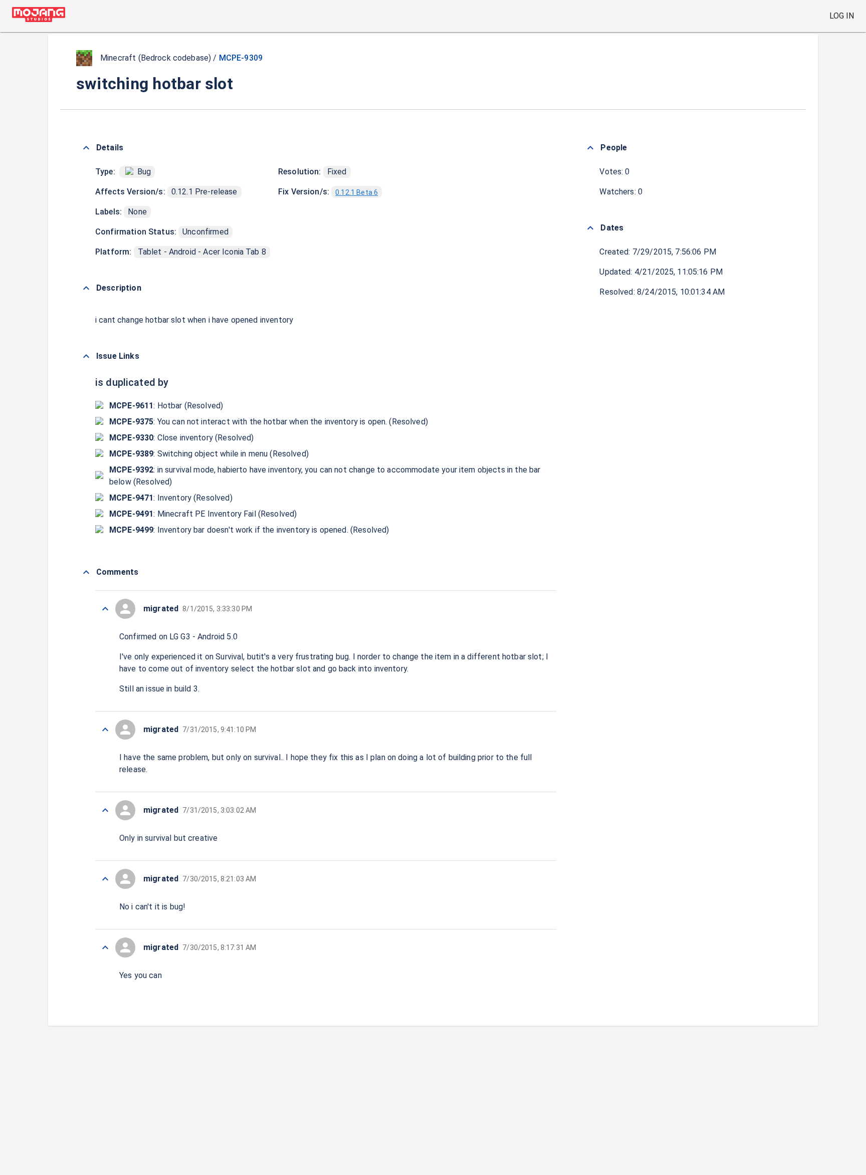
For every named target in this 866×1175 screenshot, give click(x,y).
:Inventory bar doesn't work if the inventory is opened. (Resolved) (249, 530)
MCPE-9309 (241, 58)
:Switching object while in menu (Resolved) (209, 453)
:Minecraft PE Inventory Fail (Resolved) (203, 514)
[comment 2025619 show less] (105, 609)
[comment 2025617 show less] (105, 810)
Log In (841, 16)
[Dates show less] (590, 228)
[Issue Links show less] (86, 356)
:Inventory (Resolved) (171, 498)
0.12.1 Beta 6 (356, 192)
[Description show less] (86, 288)
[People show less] (590, 148)
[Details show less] (86, 148)
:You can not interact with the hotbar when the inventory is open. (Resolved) (268, 421)
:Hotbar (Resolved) (166, 405)
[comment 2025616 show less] (105, 879)
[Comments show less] (86, 572)
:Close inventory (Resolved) (181, 437)
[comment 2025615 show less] (105, 947)
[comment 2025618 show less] (105, 730)
